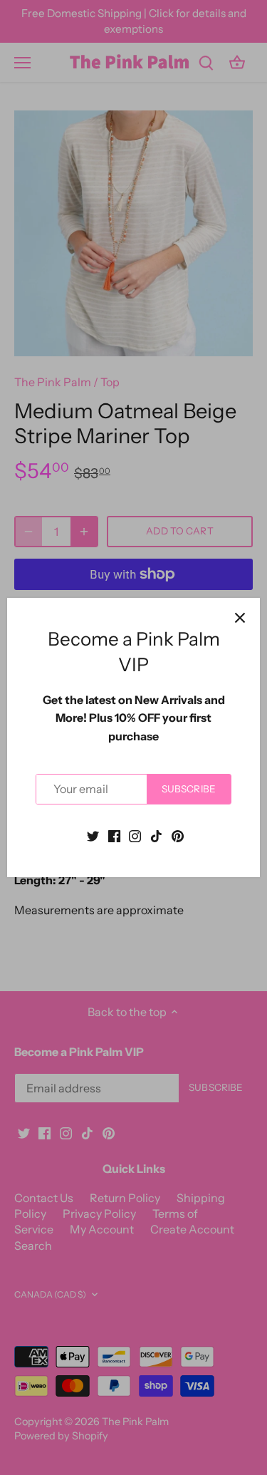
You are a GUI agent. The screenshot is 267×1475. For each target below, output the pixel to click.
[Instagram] (135, 835)
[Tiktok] (156, 835)
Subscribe (189, 789)
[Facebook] (114, 835)
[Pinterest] (178, 835)
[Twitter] (93, 835)
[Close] (240, 617)
